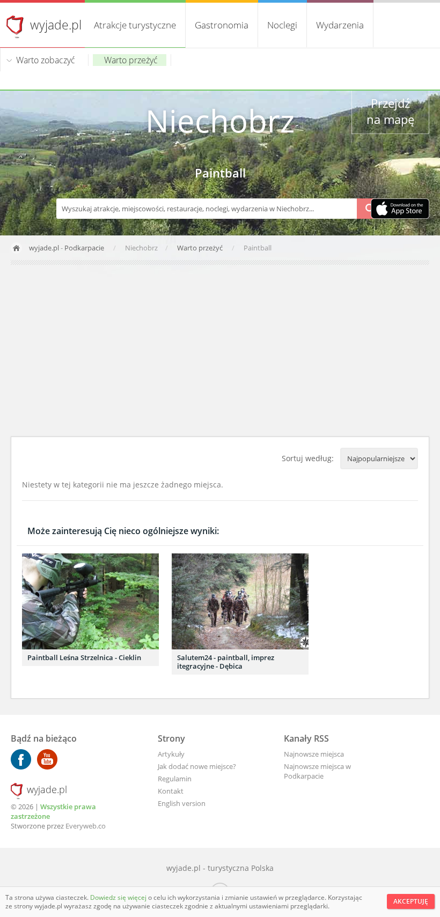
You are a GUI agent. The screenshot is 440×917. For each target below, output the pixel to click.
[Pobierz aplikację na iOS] (400, 209)
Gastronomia (221, 25)
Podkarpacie (84, 248)
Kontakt (171, 791)
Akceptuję (410, 901)
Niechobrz (220, 120)
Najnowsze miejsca (314, 754)
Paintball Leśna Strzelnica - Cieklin (84, 657)
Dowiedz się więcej (119, 897)
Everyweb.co (85, 826)
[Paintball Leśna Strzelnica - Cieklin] (90, 601)
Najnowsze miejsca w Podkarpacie (317, 771)
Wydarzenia (340, 25)
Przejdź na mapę (390, 111)
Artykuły (171, 754)
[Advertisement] (220, 351)
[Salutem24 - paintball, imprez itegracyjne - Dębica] (240, 601)
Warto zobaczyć (45, 60)
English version (182, 803)
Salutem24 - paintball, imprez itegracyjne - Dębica (225, 661)
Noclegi (282, 25)
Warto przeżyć (131, 60)
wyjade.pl (56, 24)
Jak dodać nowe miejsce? (197, 766)
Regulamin (175, 778)
